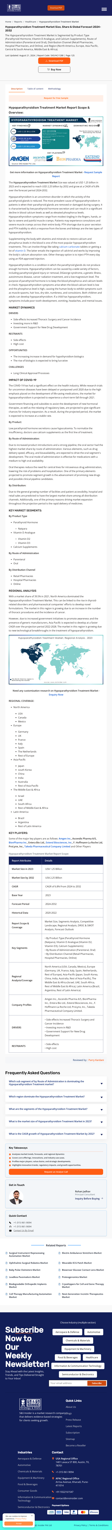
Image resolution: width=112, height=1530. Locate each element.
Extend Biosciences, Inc (59, 842)
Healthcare (30, 21)
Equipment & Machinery (78, 1349)
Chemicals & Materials (78, 1340)
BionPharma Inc (18, 842)
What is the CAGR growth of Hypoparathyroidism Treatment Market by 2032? (51, 1133)
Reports (18, 21)
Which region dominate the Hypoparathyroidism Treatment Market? (47, 1096)
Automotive (93, 1332)
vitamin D (20, 250)
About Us (71, 1407)
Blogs (69, 1413)
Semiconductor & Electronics (78, 1374)
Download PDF (56, 8)
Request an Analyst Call (56, 1171)
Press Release (73, 1419)
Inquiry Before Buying (87, 1198)
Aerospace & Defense (67, 1332)
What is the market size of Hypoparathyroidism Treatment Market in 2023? (50, 1121)
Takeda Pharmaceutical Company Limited (47, 846)
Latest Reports (74, 1426)
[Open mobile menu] (104, 8)
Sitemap (70, 1439)
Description (17, 88)
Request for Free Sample (56, 98)
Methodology (54, 88)
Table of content (35, 88)
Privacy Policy (80, 1525)
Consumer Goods (27, 1490)
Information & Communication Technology (77, 1366)
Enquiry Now (56, 694)
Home (8, 21)
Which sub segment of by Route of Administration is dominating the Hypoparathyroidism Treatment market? (46, 1083)
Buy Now (56, 69)
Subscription (73, 1432)
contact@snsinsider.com (69, 1498)
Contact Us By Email (24, 1230)
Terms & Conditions (98, 1525)
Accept (18, 1524)
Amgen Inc (65, 838)
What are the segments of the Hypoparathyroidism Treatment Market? (48, 1109)
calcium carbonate (69, 246)
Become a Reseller (76, 1445)
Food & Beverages (68, 1357)
